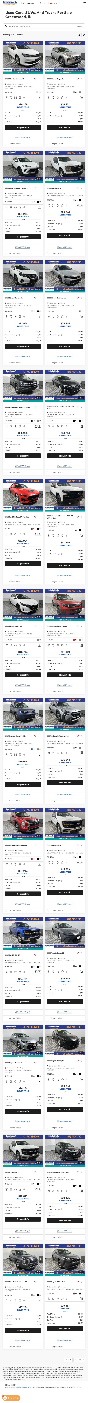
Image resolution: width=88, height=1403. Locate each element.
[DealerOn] (10, 1385)
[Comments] (39, 97)
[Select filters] (79, 34)
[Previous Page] (66, 1360)
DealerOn (18, 1387)
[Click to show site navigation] (84, 3)
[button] (41, 56)
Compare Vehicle (15, 144)
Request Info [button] (23, 127)
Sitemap (24, 1387)
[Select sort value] (83, 35)
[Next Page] (70, 1360)
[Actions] (39, 79)
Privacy (30, 1387)
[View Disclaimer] (24, 97)
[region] (23, 117)
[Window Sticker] (81, 205)
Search (79, 26)
